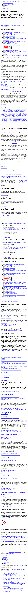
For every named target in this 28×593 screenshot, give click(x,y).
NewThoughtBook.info (6, 318)
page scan (3, 166)
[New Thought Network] (9, 36)
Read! (11, 506)
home (4, 563)
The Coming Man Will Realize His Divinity (14, 121)
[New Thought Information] (15, 33)
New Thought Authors (8, 4)
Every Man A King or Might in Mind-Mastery (11, 25)
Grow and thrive (4, 460)
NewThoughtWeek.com (16, 330)
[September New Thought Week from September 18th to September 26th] (14, 362)
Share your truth (12, 460)
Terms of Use (4, 168)
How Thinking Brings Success (19, 115)
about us (5, 558)
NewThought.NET (5, 380)
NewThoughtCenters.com (6, 325)
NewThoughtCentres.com (15, 324)
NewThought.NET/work (16, 81)
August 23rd (14, 430)
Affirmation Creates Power (15, 114)
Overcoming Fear (17, 110)
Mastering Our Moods (13, 111)
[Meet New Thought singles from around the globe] (9, 37)
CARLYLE (14, 143)
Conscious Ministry (5, 478)
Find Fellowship (4, 195)
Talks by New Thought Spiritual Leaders (10, 397)
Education (5, 6)
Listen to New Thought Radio (8, 408)
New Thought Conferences (8, 458)
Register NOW (6, 237)
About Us (5, 8)
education (5, 560)
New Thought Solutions (8, 476)
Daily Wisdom (4, 206)
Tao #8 (15, 453)
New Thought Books (8, 3)
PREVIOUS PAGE (10, 174)
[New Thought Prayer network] (11, 50)
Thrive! (13, 488)
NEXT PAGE (19, 174)
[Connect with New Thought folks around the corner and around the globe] (8, 289)
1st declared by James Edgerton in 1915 (10, 418)
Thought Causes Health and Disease (15, 109)
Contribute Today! (5, 517)
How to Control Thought (19, 120)
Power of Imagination (21, 119)
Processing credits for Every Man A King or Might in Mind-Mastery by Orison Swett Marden (14, 229)
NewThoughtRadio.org (6, 375)
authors (5, 555)
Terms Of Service (7, 562)
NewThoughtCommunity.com (16, 311)
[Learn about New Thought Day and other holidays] (15, 54)
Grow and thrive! (14, 478)
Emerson (16, 154)
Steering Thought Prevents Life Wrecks (10, 107)
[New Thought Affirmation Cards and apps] (9, 301)
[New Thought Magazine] (9, 34)
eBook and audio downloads (8, 541)
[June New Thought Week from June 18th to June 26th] (3, 359)
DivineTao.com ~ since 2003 (9, 434)
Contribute (5, 5)
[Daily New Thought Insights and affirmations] (15, 45)
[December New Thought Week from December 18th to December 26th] (14, 367)
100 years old (4, 416)
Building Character (21, 116)
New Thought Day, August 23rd (9, 350)
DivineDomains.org (15, 569)
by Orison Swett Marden (15, 91)
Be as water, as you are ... (6, 437)
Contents (23, 122)
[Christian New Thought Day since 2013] (10, 368)
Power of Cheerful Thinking (14, 113)
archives (5, 557)
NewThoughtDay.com (6, 330)
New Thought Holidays (6, 430)
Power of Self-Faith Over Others (9, 116)
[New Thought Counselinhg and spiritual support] (14, 51)
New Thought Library (20, 565)
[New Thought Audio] (15, 55)
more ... (17, 313)
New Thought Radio (7, 394)
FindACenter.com (5, 324)
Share (14, 470)
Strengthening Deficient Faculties (10, 118)
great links (5, 559)
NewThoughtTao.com (6, 313)
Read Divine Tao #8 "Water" (7, 453)
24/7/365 (17, 408)
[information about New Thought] (7, 49)
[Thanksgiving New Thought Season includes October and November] (14, 364)
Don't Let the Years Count (6, 120)
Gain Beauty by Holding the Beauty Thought (14, 118)
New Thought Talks (5, 215)
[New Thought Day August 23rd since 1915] (11, 357)
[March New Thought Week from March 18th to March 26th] (3, 358)
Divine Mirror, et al (9, 553)
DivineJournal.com (5, 311)
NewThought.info (5, 372)
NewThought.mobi (5, 377)
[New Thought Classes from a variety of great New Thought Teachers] (15, 42)
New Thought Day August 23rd (6, 413)
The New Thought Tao (6, 438)
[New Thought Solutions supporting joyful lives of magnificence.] (14, 223)
